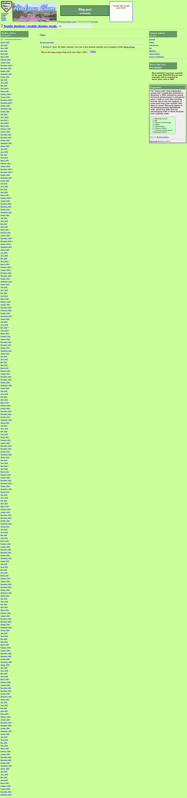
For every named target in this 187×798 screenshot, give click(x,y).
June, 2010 (4, 601)
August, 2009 (5, 630)
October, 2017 (5, 348)
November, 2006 (6, 725)
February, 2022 (6, 198)
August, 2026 (5, 42)
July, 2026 (4, 45)
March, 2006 (5, 748)
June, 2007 (4, 705)
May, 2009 (4, 639)
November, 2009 (6, 621)
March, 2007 (5, 714)
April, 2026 (4, 54)
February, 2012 (6, 544)
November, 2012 (6, 518)
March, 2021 (5, 229)
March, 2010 (5, 610)
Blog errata (153, 141)
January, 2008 (5, 685)
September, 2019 (6, 281)
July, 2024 (4, 114)
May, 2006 (4, 743)
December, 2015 (6, 411)
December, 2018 (6, 307)
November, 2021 (6, 206)
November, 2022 (6, 172)
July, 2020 (4, 253)
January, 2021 (5, 235)
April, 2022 (4, 192)
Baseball (152, 39)
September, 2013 (6, 489)
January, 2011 (5, 581)
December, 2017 (6, 342)
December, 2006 (6, 722)
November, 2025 (6, 68)
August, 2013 (5, 492)
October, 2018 (5, 313)
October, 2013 (5, 486)
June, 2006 (4, 740)
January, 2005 (5, 789)
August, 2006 (5, 734)
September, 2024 (6, 108)
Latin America (153, 45)
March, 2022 (5, 195)
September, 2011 (6, 558)
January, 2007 (5, 719)
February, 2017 (6, 371)
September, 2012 (6, 523)
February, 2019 (6, 302)
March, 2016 (5, 402)
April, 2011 (4, 572)
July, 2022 (4, 183)
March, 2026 (5, 57)
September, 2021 (6, 212)
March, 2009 (5, 645)
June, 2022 (4, 186)
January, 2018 (5, 339)
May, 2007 (4, 708)
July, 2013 (4, 495)
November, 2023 (6, 137)
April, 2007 (4, 711)
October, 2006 (5, 728)
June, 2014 (4, 463)
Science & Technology (156, 57)
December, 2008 (6, 653)
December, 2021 (6, 204)
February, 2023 (6, 163)
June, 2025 (4, 82)
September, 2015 (6, 420)
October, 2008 (5, 659)
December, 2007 (6, 688)
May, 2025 (4, 85)
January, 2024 (5, 131)
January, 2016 (5, 408)
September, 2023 (6, 143)
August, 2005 (5, 768)
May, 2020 (4, 258)
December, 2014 (6, 446)
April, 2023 (4, 157)
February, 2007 (6, 717)
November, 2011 (6, 552)
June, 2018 (4, 325)
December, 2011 (6, 549)
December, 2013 (6, 480)
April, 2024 (4, 123)
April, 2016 (4, 400)
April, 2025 (4, 88)
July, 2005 (4, 771)
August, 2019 (5, 284)
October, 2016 (5, 382)
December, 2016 (6, 376)
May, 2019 (4, 293)
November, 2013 (6, 483)
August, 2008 (5, 665)
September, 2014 (6, 454)
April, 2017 (4, 365)
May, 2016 (4, 397)
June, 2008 (4, 670)
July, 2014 (4, 460)
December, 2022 (6, 169)
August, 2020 (5, 250)
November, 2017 (6, 345)
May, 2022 (4, 189)
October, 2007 (5, 694)
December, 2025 (6, 65)
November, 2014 (6, 449)
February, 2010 (6, 613)
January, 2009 (5, 650)
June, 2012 (4, 532)
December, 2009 (6, 619)
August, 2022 (5, 180)
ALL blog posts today (47, 42)
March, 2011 (5, 575)
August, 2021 (5, 215)
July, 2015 (4, 425)
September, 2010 (6, 593)
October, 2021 (5, 209)
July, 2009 (4, 633)
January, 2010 (5, 616)
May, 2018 (4, 327)
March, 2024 (5, 126)
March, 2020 (5, 264)
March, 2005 (5, 783)
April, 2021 (4, 227)
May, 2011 (4, 570)
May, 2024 (4, 120)
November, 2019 (6, 276)
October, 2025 (5, 71)
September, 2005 (6, 766)
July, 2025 (4, 80)
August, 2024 (5, 111)
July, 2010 (4, 598)
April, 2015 (4, 434)
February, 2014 (6, 474)
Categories (4, 13)
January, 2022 (5, 201)
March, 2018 (5, 333)
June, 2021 (4, 221)
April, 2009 (4, 642)
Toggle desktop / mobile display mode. (30, 26)
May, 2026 (4, 51)
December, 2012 (6, 515)
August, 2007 (5, 699)
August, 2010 (5, 596)
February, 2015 (6, 440)
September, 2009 (6, 627)
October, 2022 (5, 175)
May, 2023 (4, 155)
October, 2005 (5, 763)
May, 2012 (4, 535)
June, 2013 (4, 498)
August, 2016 (5, 388)
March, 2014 (5, 472)
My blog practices (163, 137)
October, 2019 (5, 278)
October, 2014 (5, 451)
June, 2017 (4, 359)
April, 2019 (4, 296)
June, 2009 (4, 636)
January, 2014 (5, 477)
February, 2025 (6, 94)
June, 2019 (4, 290)
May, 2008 (4, 673)
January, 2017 (5, 374)
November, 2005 (6, 760)
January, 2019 (5, 304)
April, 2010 (4, 607)
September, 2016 (6, 385)
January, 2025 (5, 97)
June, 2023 (4, 152)
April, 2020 (4, 261)
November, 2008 (6, 656)
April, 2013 (4, 503)
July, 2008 (4, 668)
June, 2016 (4, 394)
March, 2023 (5, 160)
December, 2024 (6, 100)
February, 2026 (6, 59)
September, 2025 (6, 74)
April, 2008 (4, 676)
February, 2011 (5, 578)
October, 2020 (5, 244)
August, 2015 (5, 423)
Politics (151, 42)
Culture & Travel (154, 54)
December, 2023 (6, 134)
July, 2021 (4, 218)
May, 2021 (4, 224)
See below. (94, 22)
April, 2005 (4, 780)
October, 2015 (5, 417)
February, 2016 (6, 405)
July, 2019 (4, 287)
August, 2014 (5, 457)
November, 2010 (6, 587)
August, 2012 (5, 526)
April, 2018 (4, 330)
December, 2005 (6, 757)
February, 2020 (6, 267)
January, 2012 (5, 547)
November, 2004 (6, 794)
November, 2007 (6, 691)
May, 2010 (4, 604)
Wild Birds (152, 51)
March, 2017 (5, 368)
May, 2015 (4, 431)
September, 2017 (6, 351)
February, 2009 (6, 647)
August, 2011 (5, 561)
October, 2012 (5, 521)
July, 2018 (4, 322)
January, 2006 (5, 754)
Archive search (3, 19)
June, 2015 (4, 428)
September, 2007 (6, 696)
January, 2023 (5, 166)
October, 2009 (5, 624)
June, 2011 (4, 567)
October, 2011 (5, 555)
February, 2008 (6, 682)
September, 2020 (6, 247)
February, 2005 (6, 786)
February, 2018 (6, 336)
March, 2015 (5, 437)
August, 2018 (5, 319)
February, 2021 (6, 232)
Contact (3, 15)
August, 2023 (5, 146)
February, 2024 (6, 129)
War (150, 48)
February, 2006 (6, 751)
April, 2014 (4, 469)
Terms (3, 17)
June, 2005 (4, 774)
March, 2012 (5, 541)
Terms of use (128, 47)
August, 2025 (5, 77)
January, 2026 (5, 62)
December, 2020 (6, 238)
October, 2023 (5, 140)
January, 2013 (5, 512)
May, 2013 (4, 500)
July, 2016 (4, 391)
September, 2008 (6, 662)
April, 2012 (4, 538)
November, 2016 (6, 379)
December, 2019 (6, 273)
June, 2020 (4, 255)
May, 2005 (4, 777)
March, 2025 (5, 91)
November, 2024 (6, 103)
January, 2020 (5, 270)
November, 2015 (6, 414)
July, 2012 (4, 529)
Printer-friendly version (68, 22)
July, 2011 (4, 564)
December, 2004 (6, 792)
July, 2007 (4, 702)
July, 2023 (4, 149)
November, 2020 (6, 241)
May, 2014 (4, 466)
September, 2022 (6, 178)
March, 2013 (5, 506)
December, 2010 (6, 584)
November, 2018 (6, 310)
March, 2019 (5, 299)
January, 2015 (5, 443)
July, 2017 (4, 356)
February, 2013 (6, 509)
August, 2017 (5, 353)
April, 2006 (4, 745)
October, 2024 (5, 106)
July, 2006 (4, 737)
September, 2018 (6, 316)
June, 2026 (4, 48)
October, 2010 (5, 590)
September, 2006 (6, 731)
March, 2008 (5, 679)
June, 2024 (4, 117)
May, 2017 (4, 362)
